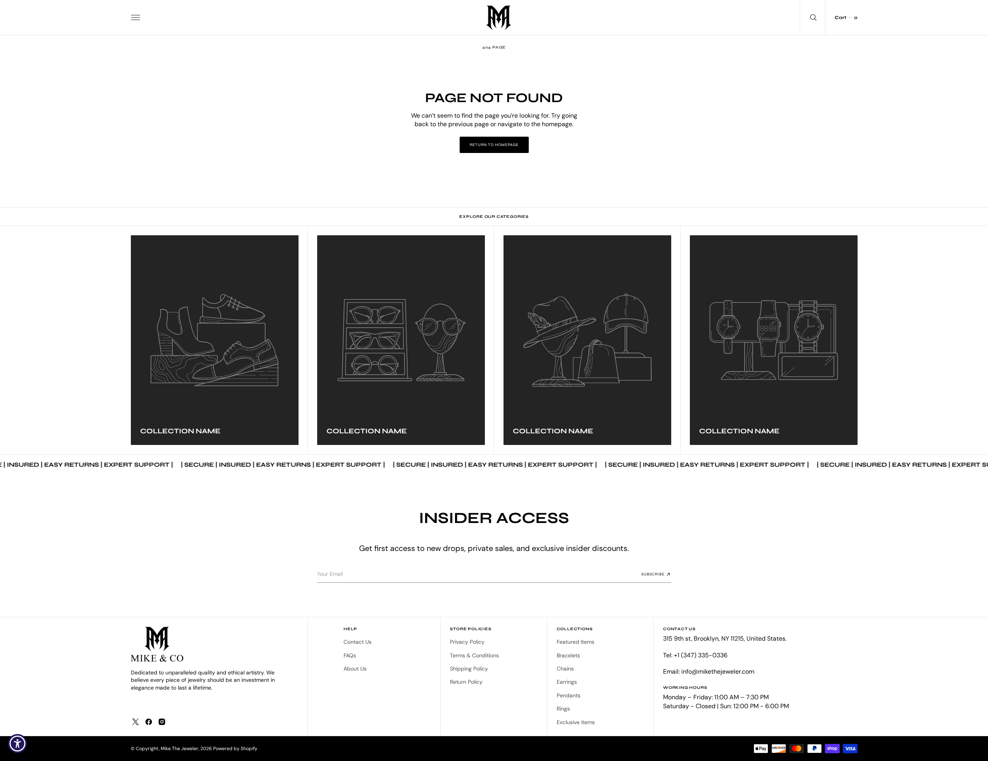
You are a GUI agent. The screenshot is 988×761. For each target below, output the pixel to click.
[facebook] (148, 721)
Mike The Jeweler (179, 748)
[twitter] (135, 721)
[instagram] (162, 721)
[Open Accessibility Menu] (17, 743)
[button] (135, 17)
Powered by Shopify (235, 748)
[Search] (812, 17)
